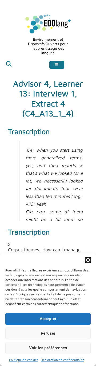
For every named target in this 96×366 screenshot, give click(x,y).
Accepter (48, 318)
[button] (88, 260)
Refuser (48, 333)
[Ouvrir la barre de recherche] (9, 64)
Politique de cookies (23, 360)
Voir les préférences (48, 348)
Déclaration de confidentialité (62, 360)
